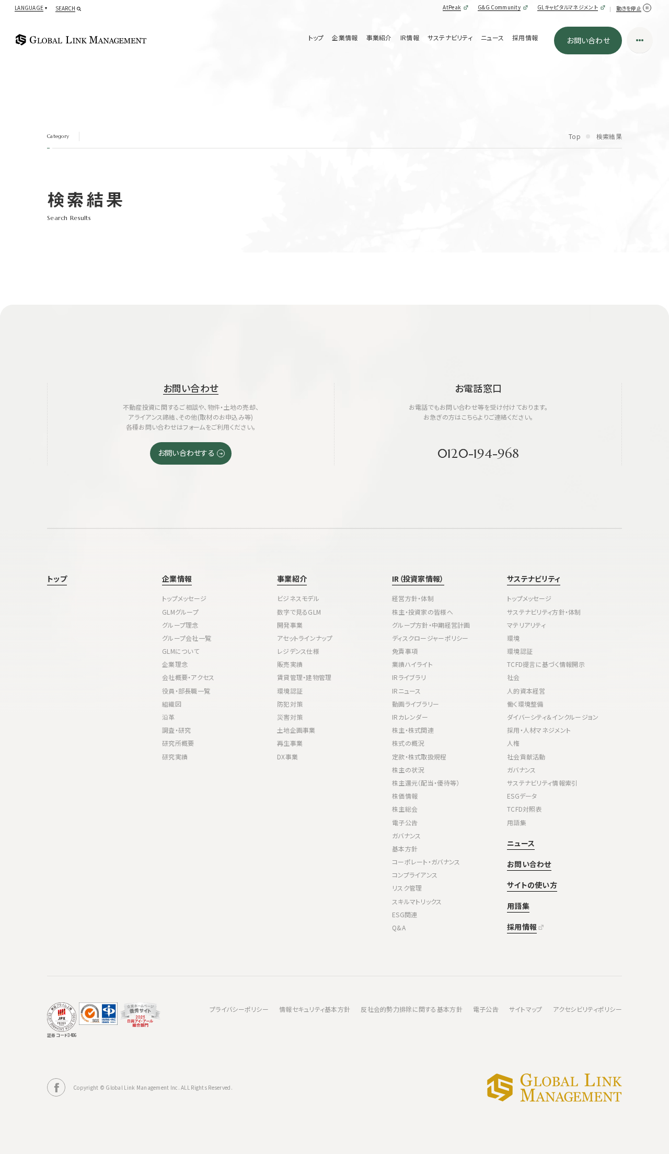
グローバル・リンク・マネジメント (554, 1088)
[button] (30, 8)
